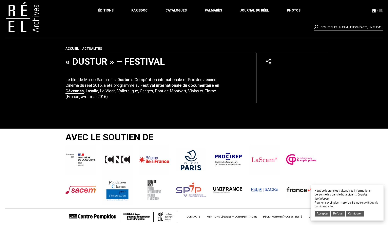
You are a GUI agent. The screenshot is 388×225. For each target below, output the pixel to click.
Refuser (338, 213)
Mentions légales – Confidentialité (232, 216)
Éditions (106, 10)
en (381, 11)
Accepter (322, 213)
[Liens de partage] (268, 61)
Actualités (92, 49)
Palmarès (213, 10)
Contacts (193, 216)
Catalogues (176, 10)
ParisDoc (139, 10)
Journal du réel (254, 10)
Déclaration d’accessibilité (282, 216)
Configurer (355, 213)
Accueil (72, 49)
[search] (348, 27)
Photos (293, 10)
